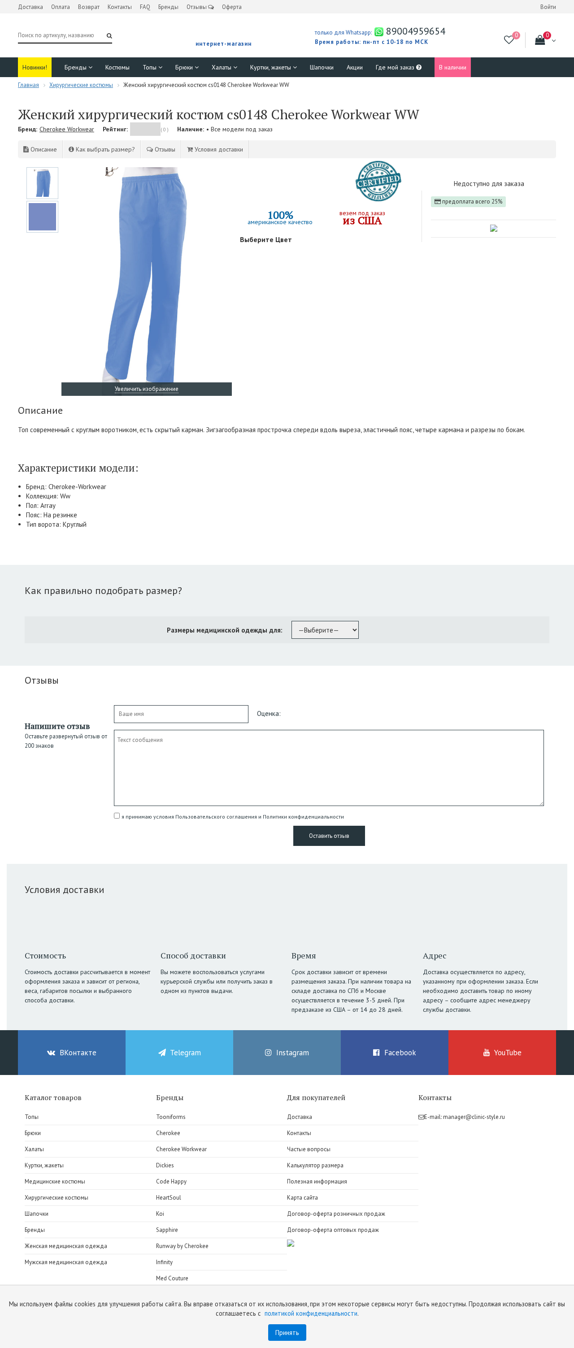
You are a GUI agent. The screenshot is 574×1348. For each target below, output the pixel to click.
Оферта (232, 7)
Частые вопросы (308, 1149)
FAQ (145, 7)
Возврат (89, 7)
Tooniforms (171, 1117)
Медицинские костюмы (55, 1181)
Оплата (60, 7)
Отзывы (197, 7)
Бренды (168, 7)
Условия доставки (218, 149)
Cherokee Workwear (66, 129)
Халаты (222, 67)
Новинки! (34, 67)
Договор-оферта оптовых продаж (333, 1230)
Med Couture (172, 1278)
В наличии (452, 67)
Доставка (30, 7)
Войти (548, 7)
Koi (160, 1214)
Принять (287, 1332)
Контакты (120, 7)
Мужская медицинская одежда (66, 1262)
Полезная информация (317, 1181)
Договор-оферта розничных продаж (336, 1214)
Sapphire (167, 1230)
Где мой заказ (396, 67)
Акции (355, 67)
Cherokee (168, 1133)
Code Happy (171, 1181)
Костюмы (117, 67)
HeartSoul (168, 1197)
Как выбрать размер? (104, 149)
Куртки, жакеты (271, 67)
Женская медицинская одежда (66, 1246)
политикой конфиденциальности (311, 1313)
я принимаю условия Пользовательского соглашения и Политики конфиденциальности (233, 816)
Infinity (164, 1262)
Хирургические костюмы (56, 1197)
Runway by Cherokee (182, 1246)
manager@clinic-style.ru (474, 1117)
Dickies (165, 1165)
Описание (43, 149)
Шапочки (322, 67)
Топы (150, 67)
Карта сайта (302, 1197)
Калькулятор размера (315, 1165)
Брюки (185, 67)
